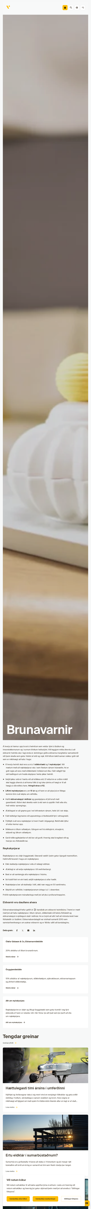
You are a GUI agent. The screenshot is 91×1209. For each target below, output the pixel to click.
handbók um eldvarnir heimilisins (51, 910)
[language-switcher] (76, 7)
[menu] (82, 7)
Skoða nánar (11, 957)
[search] (70, 7)
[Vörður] (8, 7)
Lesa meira (10, 1107)
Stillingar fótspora (71, 1199)
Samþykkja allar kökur (18, 1199)
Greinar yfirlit (8, 1043)
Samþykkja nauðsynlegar (45, 1199)
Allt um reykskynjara (14, 1022)
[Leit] (87, 1203)
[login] (65, 7)
